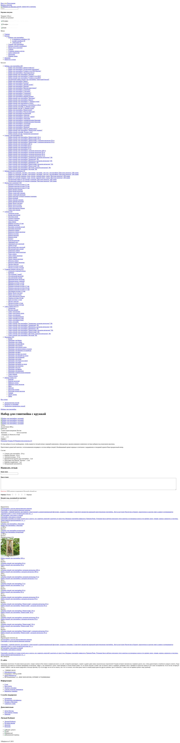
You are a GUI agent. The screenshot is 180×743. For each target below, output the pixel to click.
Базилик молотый (14, 381)
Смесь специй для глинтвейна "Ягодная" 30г (22, 169)
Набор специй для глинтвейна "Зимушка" (21, 98)
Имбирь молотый (13, 225)
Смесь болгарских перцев (16, 208)
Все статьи (4, 399)
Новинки (7, 58)
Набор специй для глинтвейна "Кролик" (21, 74)
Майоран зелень (13, 383)
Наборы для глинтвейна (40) (13, 66)
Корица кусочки (13, 233)
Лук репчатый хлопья (15, 278)
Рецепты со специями (11, 404)
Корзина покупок (6, 5)
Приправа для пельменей (16, 357)
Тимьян (10, 393)
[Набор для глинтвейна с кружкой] (12, 418)
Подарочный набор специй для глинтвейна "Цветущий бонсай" (28, 79)
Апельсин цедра (13, 213)
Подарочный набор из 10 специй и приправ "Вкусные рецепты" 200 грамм (32, 179)
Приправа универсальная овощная (19, 372)
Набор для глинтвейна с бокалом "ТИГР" (21, 117)
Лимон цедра (12, 245)
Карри (10, 338)
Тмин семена (12, 254)
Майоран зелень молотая (16, 384)
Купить (3, 529)
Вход (2, 3)
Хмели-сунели (13, 376)
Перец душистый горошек (16, 193)
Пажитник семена (14, 250)
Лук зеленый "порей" (15, 274)
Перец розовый (13, 198)
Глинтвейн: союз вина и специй (11, 517)
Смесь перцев (12, 374)
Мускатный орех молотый (16, 247)
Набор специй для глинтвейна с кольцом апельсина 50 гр (26, 152)
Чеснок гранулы (13, 264)
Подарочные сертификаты (12, 700)
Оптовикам (8, 698)
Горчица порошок (14, 218)
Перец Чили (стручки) (15, 203)
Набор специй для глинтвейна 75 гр (19, 149)
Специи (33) (8, 211)
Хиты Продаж (9, 711)
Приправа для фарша (15, 369)
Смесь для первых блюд (16, 320)
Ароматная (11, 308)
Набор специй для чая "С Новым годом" (21, 108)
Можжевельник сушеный (16, 281)
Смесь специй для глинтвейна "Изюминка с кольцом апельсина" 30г (30, 161)
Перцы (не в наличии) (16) (13, 183)
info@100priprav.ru (12, 27)
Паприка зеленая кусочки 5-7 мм (18, 184)
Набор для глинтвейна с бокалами (19, 118)
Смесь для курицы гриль (16, 313)
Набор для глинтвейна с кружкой (19, 125)
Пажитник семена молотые (17, 252)
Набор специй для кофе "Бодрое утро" (20, 132)
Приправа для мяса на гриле (17, 354)
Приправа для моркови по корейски (19, 350)
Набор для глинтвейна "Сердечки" (19, 89)
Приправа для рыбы (14, 362)
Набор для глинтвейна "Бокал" (18, 81)
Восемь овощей (13, 310)
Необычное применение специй (14, 406)
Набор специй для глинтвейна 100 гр (20, 144)
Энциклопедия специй (11, 403)
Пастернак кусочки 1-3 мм (16, 291)
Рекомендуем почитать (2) (23, 441)
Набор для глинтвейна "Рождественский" (21, 111)
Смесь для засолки (14, 311)
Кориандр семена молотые (16, 232)
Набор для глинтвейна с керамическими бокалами (24, 120)
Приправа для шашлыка (16, 371)
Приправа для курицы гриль (17, 347)
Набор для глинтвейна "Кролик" (18, 86)
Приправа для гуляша (15, 342)
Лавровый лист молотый (16, 244)
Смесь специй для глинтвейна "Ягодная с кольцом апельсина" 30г (29, 167)
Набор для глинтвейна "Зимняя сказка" (20, 84)
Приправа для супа (14, 367)
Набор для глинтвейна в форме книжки (21, 96)
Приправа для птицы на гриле (18, 361)
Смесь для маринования (16, 316)
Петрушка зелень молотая (16, 391)
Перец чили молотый (15, 206)
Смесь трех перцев (14, 210)
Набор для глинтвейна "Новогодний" (20, 110)
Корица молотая (13, 235)
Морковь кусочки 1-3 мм (16, 283)
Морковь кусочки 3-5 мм (16, 284)
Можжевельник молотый (16, 279)
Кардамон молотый (14, 228)
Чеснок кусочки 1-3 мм (15, 266)
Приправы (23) (9, 337)
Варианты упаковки (10, 691)
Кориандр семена (13, 230)
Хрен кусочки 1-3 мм (15, 300)
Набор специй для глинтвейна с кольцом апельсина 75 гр (26, 156)
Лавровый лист (13, 242)
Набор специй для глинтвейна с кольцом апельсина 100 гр (27, 150)
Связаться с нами (9, 703)
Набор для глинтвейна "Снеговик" (19, 91)
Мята (10, 386)
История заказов (9, 723)
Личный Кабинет (10, 721)
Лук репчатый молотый (15, 276)
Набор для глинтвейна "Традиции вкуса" (21, 73)
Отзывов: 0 (5, 434)
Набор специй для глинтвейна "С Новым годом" (24, 101)
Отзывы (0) (11, 441)
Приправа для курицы (15, 345)
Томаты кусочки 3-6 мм (15, 298)
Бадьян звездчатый (14, 215)
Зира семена (12, 222)
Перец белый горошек (15, 189)
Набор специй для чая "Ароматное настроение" (23, 134)
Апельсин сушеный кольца (17, 271)
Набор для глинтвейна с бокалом (18, 115)
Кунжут (10, 239)
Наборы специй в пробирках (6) (14, 171)
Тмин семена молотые (15, 255)
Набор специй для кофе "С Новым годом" (21, 106)
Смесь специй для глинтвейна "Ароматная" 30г (23, 159)
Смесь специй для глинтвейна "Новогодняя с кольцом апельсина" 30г (30, 164)
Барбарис (11, 272)
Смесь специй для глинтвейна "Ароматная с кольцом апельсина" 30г (30, 157)
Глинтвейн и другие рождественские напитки (15, 510)
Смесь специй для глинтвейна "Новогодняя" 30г (23, 166)
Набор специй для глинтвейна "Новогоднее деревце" (25, 130)
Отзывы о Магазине (10, 702)
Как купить (8, 686)
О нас (6, 684)
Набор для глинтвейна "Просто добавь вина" (22, 128)
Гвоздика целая (13, 217)
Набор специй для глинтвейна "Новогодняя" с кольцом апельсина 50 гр (31, 140)
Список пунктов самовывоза (13, 689)
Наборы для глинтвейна (8, 409)
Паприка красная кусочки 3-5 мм (18, 186)
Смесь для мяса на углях (16, 318)
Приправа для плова (14, 359)
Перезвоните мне (13, 24)
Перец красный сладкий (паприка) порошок (22, 196)
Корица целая (12, 237)
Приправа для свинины (15, 366)
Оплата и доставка (10, 688)
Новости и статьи (10, 59)
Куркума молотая (13, 240)
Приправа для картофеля (16, 344)
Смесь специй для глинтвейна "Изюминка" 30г (23, 162)
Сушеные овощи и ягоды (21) (13, 269)
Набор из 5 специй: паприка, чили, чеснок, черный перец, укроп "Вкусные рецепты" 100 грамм (39, 176)
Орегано (11, 388)
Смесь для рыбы (13, 322)
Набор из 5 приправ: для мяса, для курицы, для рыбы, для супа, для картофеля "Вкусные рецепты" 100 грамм (43, 172)
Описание (4, 441)
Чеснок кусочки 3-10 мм (16, 267)
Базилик (11, 379)
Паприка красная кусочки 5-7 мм (18, 188)
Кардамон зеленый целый (16, 227)
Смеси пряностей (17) (11, 306)
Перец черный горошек (15, 200)
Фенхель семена (13, 261)
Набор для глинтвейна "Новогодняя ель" (21, 67)
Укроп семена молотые (15, 259)
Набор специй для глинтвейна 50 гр (19, 145)
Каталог (7, 36)
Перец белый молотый (15, 191)
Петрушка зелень (13, 389)
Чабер (10, 396)
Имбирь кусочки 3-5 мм (16, 223)
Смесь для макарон (14, 315)
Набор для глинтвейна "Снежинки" (19, 93)
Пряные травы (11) (10, 377)
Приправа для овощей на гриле (18, 355)
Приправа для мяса (14, 352)
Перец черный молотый (16, 201)
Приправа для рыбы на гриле (17, 364)
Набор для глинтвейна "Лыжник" (19, 127)
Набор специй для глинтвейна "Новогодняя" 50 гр (24, 137)
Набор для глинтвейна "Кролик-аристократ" (22, 88)
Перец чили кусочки (14, 205)
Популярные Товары (11, 712)
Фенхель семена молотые (16, 262)
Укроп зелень (12, 394)
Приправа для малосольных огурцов (20, 349)
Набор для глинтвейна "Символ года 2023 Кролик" (24, 71)
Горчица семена (13, 220)
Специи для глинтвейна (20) (13, 135)
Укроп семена (12, 257)
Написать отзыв (15, 434)
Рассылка (7, 726)
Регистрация (11, 3)
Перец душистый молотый (16, 194)
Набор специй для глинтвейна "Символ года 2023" (24, 76)
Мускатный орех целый (16, 249)
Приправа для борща (15, 340)
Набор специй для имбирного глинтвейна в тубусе (24, 105)
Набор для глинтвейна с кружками (19, 123)
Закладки (7, 725)
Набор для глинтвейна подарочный (19, 113)
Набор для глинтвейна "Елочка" (18, 83)
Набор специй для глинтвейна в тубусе (20, 103)
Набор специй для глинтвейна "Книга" (20, 100)
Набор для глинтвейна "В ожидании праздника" (23, 69)
